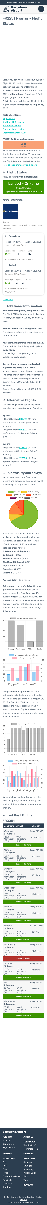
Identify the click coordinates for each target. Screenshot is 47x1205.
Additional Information (14, 122)
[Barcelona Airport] (6, 9)
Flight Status (9, 118)
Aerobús (7, 1187)
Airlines (28, 1137)
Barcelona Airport (19, 9)
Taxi (5, 1165)
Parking (7, 1153)
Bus (4, 1162)
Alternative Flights (12, 125)
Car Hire (28, 1153)
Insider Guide (30, 1173)
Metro (5, 1173)
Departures (8, 1144)
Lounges (28, 1165)
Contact (39, 1197)
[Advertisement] (23, 51)
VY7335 (23, 458)
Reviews (28, 1185)
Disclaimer (31, 1197)
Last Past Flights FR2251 (14, 132)
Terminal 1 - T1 (30, 1145)
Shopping (28, 1169)
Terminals (30, 1141)
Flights (7, 1137)
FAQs (26, 1176)
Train (5, 1169)
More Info (29, 1158)
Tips (26, 1180)
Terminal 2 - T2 (31, 1149)
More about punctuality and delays (20, 165)
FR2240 (23, 419)
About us (23, 1200)
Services (28, 1162)
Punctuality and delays (14, 129)
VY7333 (23, 447)
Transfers (7, 1183)
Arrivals (6, 1140)
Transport (9, 1158)
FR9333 (23, 429)
